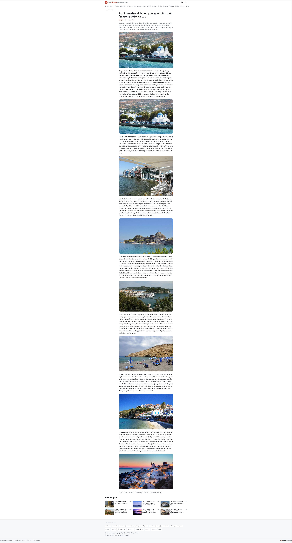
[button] (182, 2)
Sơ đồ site (120, 535)
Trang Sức (165, 526)
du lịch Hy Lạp (139, 492)
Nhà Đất (149, 6)
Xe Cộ (144, 6)
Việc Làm (160, 6)
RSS (116, 535)
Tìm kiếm (107, 535)
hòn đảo (131, 492)
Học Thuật (129, 526)
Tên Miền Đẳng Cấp (156, 529)
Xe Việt (147, 529)
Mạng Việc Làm (139, 529)
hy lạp (121, 492)
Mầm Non (122, 526)
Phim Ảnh (117, 6)
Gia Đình (107, 6)
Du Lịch (128, 6)
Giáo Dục (139, 6)
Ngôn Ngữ (137, 526)
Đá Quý (159, 526)
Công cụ (112, 535)
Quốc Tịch (108, 526)
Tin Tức (187, 6)
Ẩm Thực (154, 6)
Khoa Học (165, 6)
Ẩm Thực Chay (121, 529)
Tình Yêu (177, 6)
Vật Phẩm (152, 526)
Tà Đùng (173, 526)
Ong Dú (107, 529)
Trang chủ (107, 10)
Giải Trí (111, 6)
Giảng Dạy (144, 526)
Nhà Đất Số (130, 529)
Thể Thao (171, 6)
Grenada (115, 526)
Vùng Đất (179, 526)
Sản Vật (114, 529)
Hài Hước (182, 6)
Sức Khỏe (134, 6)
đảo (126, 492)
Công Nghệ (123, 6)
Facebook (126, 535)
